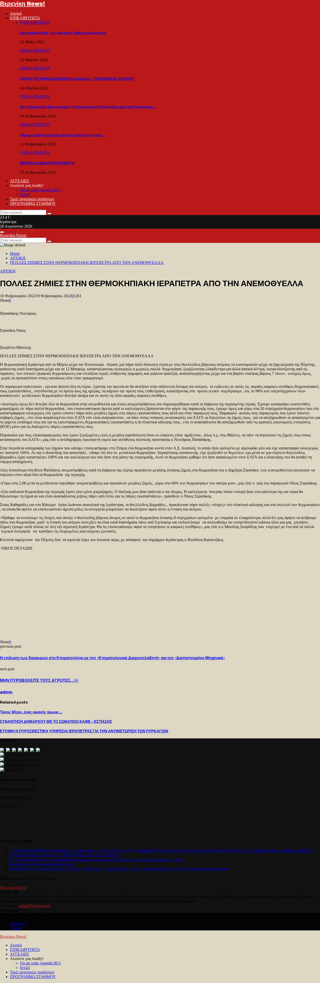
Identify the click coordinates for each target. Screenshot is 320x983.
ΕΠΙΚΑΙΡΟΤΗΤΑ (25, 18)
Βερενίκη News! (22, 3)
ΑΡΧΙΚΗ (8, 271)
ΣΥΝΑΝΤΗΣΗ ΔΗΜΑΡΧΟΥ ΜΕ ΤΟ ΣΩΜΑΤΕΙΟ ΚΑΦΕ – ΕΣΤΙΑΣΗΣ (56, 721)
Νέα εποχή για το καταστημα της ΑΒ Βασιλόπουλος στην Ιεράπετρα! (65, 855)
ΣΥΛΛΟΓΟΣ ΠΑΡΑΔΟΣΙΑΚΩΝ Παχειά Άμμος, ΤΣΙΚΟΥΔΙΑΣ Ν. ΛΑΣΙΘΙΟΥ (77, 79)
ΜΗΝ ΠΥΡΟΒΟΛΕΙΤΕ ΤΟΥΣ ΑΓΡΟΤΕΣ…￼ (39, 680)
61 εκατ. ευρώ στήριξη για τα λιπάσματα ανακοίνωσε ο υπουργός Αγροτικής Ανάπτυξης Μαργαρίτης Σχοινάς (96, 860)
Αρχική (16, 13)
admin (6, 692)
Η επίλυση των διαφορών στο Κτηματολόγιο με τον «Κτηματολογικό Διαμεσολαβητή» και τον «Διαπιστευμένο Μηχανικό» (112, 658)
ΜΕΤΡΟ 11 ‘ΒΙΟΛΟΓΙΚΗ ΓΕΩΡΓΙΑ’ (47, 163)
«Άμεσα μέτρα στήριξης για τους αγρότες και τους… (62, 135)
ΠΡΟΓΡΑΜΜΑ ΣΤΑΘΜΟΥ (33, 203)
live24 (25, 194)
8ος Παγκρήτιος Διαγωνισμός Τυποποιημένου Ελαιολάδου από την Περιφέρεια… (88, 107)
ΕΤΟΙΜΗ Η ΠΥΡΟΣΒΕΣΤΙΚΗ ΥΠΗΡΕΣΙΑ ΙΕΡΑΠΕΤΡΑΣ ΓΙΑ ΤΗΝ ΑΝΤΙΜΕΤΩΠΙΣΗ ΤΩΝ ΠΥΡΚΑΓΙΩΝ (84, 731)
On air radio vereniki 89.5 (40, 190)
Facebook (18, 923)
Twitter (15, 928)
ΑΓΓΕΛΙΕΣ (19, 181)
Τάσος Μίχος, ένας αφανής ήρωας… (31, 712)
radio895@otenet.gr (34, 906)
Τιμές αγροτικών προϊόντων (32, 199)
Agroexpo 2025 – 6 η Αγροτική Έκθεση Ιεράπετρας (63, 33)
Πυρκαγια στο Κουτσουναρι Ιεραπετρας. (42, 864)
